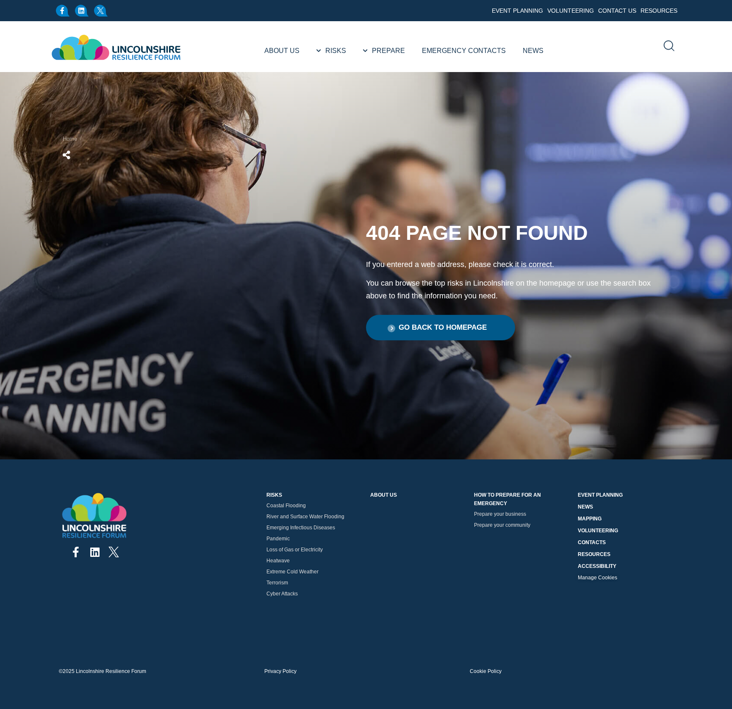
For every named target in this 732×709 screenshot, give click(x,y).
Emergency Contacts (464, 50)
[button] (440, 327)
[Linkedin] (82, 10)
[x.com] (101, 10)
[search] (668, 46)
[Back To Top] (717, 679)
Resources (658, 10)
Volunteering (570, 10)
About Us (281, 50)
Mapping (590, 519)
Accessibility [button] (597, 566)
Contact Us (617, 10)
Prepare (388, 50)
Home (70, 139)
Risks (335, 50)
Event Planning (517, 10)
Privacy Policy (280, 671)
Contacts (592, 542)
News (533, 50)
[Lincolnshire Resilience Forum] (116, 46)
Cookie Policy (486, 671)
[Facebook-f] (63, 10)
